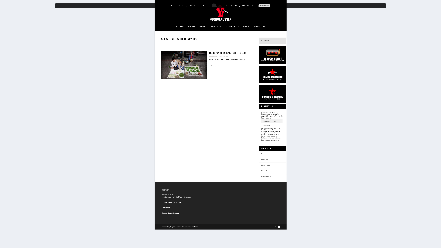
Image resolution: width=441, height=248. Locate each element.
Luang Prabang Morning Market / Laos (227, 52)
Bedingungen (266, 140)
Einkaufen (230, 27)
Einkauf (264, 171)
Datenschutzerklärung (170, 213)
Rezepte (191, 27)
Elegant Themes (175, 227)
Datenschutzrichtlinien (270, 138)
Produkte (203, 27)
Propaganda (259, 27)
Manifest (180, 27)
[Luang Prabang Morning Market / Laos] (184, 65)
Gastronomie (244, 27)
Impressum (166, 208)
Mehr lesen (215, 66)
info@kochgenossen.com (171, 202)
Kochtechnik (217, 27)
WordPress (194, 227)
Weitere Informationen (249, 6)
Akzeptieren (264, 6)
